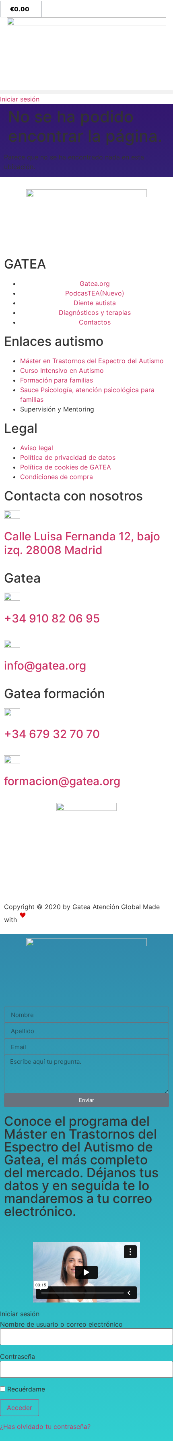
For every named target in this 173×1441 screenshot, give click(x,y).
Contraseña (17, 1356)
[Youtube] (36, 881)
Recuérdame (25, 1389)
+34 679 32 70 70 (52, 734)
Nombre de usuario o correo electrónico (61, 1324)
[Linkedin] (80, 881)
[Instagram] (14, 881)
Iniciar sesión (19, 99)
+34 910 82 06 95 (52, 618)
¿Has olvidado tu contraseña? (45, 1426)
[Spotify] (58, 881)
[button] (86, 92)
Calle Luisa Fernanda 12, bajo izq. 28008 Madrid (82, 543)
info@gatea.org (45, 665)
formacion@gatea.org (62, 781)
